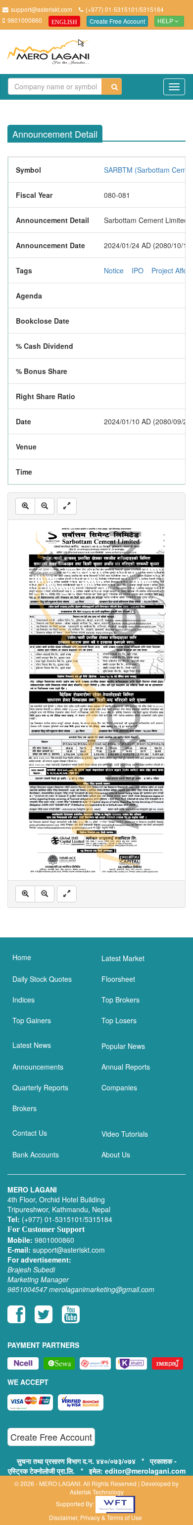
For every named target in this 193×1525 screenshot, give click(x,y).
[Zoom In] (25, 506)
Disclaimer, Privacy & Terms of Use (95, 1517)
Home (21, 957)
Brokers (24, 1108)
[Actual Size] (67, 506)
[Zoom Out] (44, 506)
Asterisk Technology (97, 1492)
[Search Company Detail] (111, 86)
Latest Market (123, 958)
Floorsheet (118, 979)
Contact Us (29, 1133)
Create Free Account (117, 21)
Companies (119, 1087)
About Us (115, 1154)
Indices (23, 999)
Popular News (123, 1046)
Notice (114, 270)
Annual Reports (125, 1067)
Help (166, 21)
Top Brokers (120, 999)
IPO (138, 270)
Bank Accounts (35, 1154)
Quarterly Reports (40, 1087)
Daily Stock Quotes (42, 979)
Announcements (37, 1067)
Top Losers (119, 1020)
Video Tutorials (124, 1134)
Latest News (31, 1045)
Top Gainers (31, 1020)
